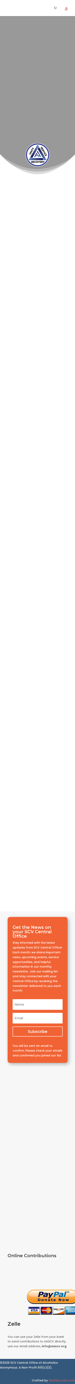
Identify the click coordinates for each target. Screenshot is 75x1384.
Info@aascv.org (37, 236)
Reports (37, 868)
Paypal (37, 1273)
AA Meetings (37, 101)
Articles (37, 819)
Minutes (37, 884)
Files (37, 852)
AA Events (37, 122)
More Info (24, 320)
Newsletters (38, 835)
